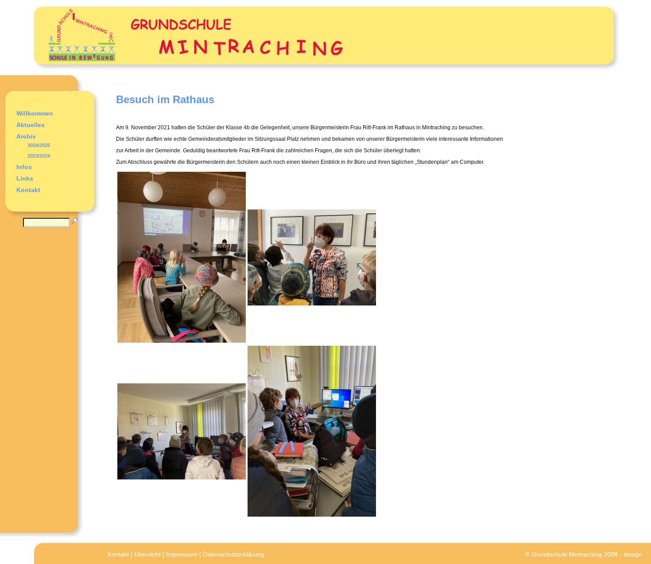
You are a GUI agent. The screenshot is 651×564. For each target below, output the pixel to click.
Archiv (26, 136)
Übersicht (147, 554)
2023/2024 (38, 155)
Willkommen (34, 113)
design (633, 554)
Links (24, 178)
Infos (24, 166)
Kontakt (28, 189)
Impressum (182, 554)
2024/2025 (38, 145)
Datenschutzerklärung (233, 554)
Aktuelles (30, 124)
